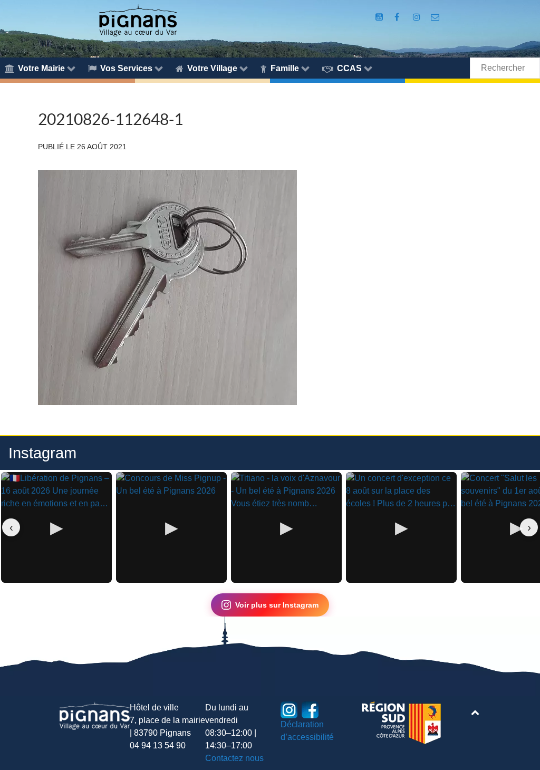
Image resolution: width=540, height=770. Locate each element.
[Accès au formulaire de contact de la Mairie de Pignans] (435, 17)
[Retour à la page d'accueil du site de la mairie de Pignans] (137, 19)
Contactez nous (234, 758)
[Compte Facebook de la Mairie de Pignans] (398, 17)
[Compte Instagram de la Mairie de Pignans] (418, 17)
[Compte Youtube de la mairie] (380, 17)
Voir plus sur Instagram (277, 605)
